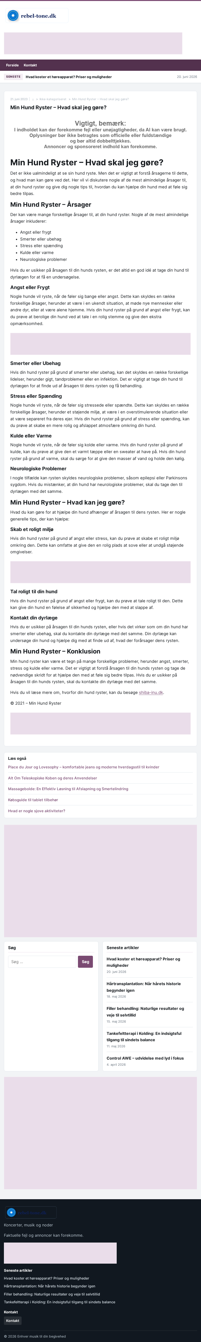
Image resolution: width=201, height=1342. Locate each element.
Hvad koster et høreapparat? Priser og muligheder (69, 77)
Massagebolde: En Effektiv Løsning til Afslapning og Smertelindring (68, 788)
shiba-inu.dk (151, 692)
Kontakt (30, 65)
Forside (12, 65)
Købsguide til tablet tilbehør (33, 800)
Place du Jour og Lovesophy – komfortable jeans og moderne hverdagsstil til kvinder (83, 767)
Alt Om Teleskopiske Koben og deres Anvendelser (52, 778)
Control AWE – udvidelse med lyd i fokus (145, 1058)
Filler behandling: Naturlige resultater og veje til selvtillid (52, 1294)
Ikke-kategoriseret (52, 99)
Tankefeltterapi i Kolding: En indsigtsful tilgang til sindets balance (59, 1302)
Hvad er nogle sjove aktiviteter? (36, 811)
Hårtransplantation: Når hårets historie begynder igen (49, 1286)
